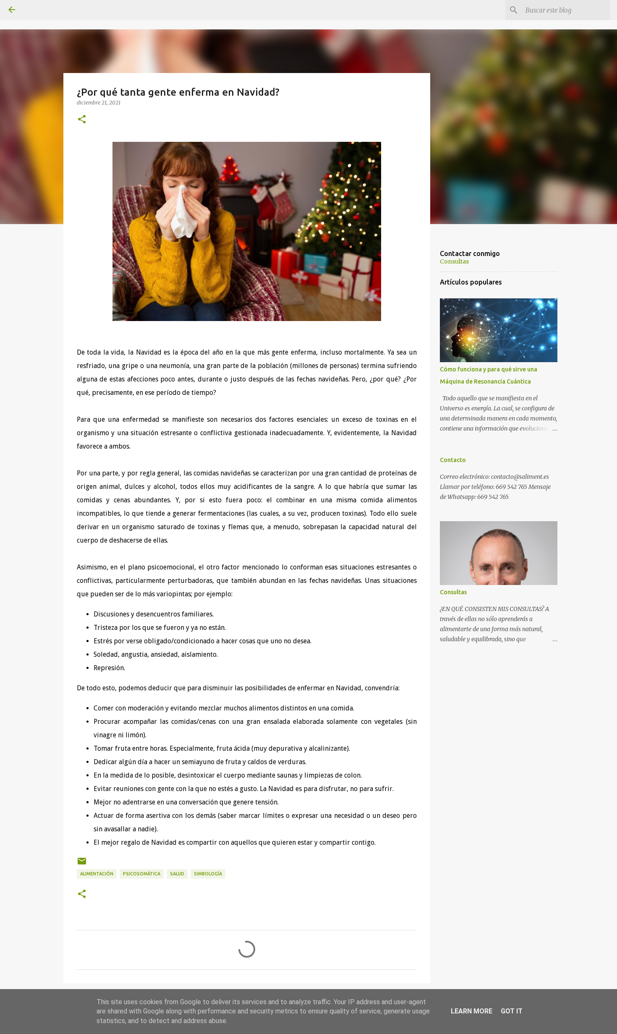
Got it (512, 1011)
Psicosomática (141, 873)
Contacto (453, 460)
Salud (177, 873)
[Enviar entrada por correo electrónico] (82, 864)
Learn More (471, 1011)
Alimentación (96, 873)
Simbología (208, 873)
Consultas (454, 261)
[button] (82, 119)
